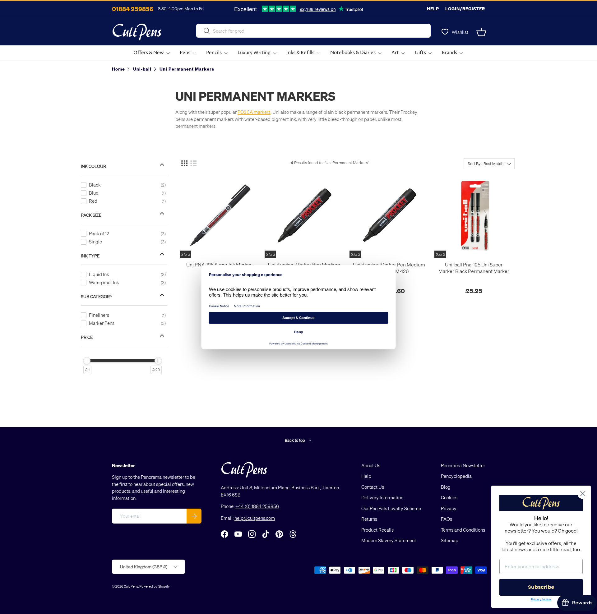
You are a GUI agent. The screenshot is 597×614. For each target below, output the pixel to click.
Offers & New (148, 52)
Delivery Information (382, 498)
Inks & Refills (300, 52)
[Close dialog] (582, 493)
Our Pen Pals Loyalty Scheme (391, 508)
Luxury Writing (254, 52)
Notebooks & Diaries (353, 52)
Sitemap (449, 541)
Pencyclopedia (456, 476)
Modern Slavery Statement (388, 541)
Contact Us (372, 487)
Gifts (420, 52)
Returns (369, 519)
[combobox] (313, 31)
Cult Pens (131, 586)
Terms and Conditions (463, 530)
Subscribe (541, 587)
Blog (446, 487)
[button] (481, 32)
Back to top (295, 440)
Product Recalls (377, 530)
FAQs (446, 519)
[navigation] (129, 265)
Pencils (214, 52)
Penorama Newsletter (463, 465)
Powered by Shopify (154, 586)
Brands (449, 52)
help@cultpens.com (254, 518)
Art (395, 52)
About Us (370, 465)
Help (433, 8)
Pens (185, 52)
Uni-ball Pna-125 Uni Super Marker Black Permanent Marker (473, 267)
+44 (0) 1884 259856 (257, 506)
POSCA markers (254, 112)
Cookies (449, 498)
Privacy (448, 508)
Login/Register (465, 8)
